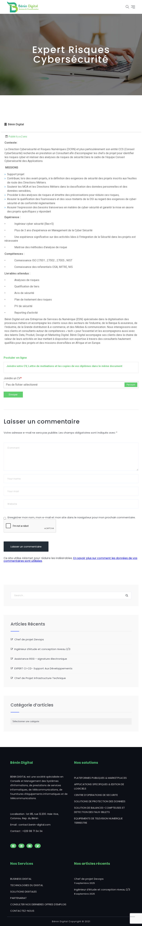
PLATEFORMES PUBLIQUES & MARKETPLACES (100, 778)
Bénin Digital (16, 124)
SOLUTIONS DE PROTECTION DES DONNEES (99, 801)
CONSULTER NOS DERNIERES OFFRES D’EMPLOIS (38, 904)
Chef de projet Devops (29, 639)
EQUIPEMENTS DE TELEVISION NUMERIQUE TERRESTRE (98, 821)
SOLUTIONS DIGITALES (23, 891)
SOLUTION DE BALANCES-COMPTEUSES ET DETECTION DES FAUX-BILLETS (99, 810)
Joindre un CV (13, 378)
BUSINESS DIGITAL (21, 879)
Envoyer (13, 394)
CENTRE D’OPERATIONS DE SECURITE (96, 795)
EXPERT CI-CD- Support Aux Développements (43, 668)
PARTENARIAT (18, 898)
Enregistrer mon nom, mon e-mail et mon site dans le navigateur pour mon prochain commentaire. (71, 517)
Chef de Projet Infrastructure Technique (40, 678)
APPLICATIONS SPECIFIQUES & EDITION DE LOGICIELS (99, 786)
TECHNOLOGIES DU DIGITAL (26, 885)
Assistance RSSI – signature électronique (40, 659)
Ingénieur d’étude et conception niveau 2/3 (42, 649)
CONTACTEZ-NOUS (22, 911)
